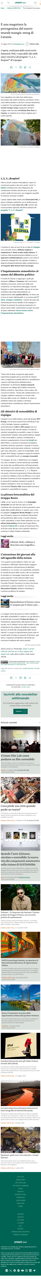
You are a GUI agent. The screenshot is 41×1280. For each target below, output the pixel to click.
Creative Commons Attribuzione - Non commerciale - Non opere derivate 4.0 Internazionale (20, 663)
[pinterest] (14, 1270)
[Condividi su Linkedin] (20, 67)
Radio (20, 1189)
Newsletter (20, 1180)
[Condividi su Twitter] (16, 67)
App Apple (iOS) (20, 1183)
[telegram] (34, 1270)
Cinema (3, 770)
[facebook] (7, 1270)
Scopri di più (26, 687)
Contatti (20, 1217)
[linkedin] (30, 1270)
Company (20, 1214)
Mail (20, 1226)
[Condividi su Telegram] (30, 67)
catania (3, 671)
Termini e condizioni (20, 1235)
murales (36, 668)
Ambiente (5, 1026)
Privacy (20, 1229)
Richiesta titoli (20, 1194)
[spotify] (18, 1270)
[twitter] (11, 1270)
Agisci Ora (20, 1203)
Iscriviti (19, 711)
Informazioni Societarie (20, 1232)
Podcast (20, 1191)
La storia (20, 1223)
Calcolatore (20, 1200)
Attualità (20, 1177)
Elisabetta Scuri (19, 44)
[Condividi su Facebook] (11, 67)
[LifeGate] (20, 2)
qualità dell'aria (28, 668)
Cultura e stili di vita (7, 820)
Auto (2, 877)
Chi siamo (20, 1220)
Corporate (20, 1197)
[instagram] (26, 1270)
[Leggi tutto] (39, 722)
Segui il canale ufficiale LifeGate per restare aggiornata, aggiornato (17, 651)
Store (11, 3)
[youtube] (22, 1270)
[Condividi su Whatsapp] (25, 67)
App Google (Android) (21, 1186)
